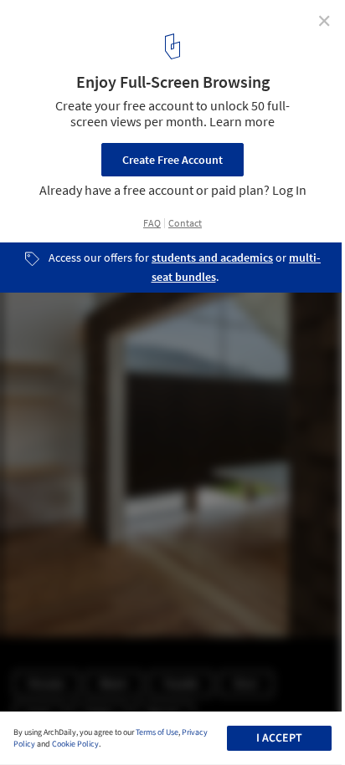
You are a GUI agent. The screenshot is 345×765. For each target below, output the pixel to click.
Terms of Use (157, 732)
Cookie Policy (75, 744)
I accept (279, 738)
